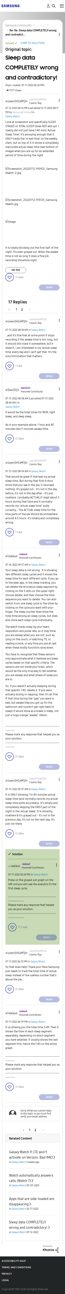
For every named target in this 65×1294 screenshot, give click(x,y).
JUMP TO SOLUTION (32, 43)
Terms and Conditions (16, 1267)
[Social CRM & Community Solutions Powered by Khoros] (51, 1249)
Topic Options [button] (53, 34)
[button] (53, 100)
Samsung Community (18, 25)
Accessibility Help (14, 1261)
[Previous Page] (11, 309)
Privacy (7, 1273)
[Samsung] (10, 5)
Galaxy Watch (12, 116)
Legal (5, 1280)
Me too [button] (16, 270)
